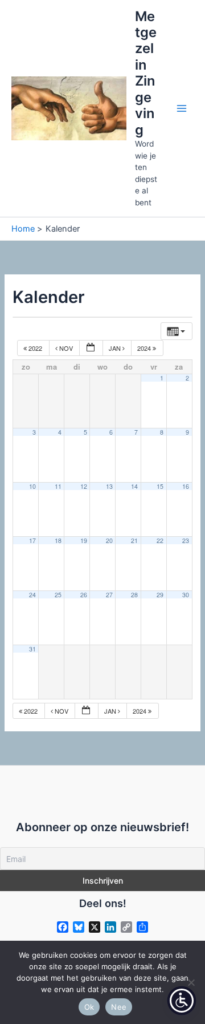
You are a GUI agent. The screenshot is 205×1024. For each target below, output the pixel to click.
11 (58, 486)
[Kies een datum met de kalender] (91, 348)
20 (109, 540)
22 (160, 540)
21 (134, 540)
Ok (89, 1006)
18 (58, 540)
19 (83, 540)
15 (160, 486)
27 (109, 594)
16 (185, 486)
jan (115, 348)
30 (185, 594)
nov (66, 348)
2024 (145, 348)
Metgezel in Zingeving (146, 73)
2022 (35, 348)
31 (32, 649)
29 (160, 594)
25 (58, 594)
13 (109, 486)
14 (134, 486)
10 (32, 486)
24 (32, 594)
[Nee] (190, 982)
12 (83, 486)
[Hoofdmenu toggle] (182, 108)
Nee (118, 1006)
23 (185, 540)
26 (83, 594)
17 (32, 540)
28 (134, 594)
